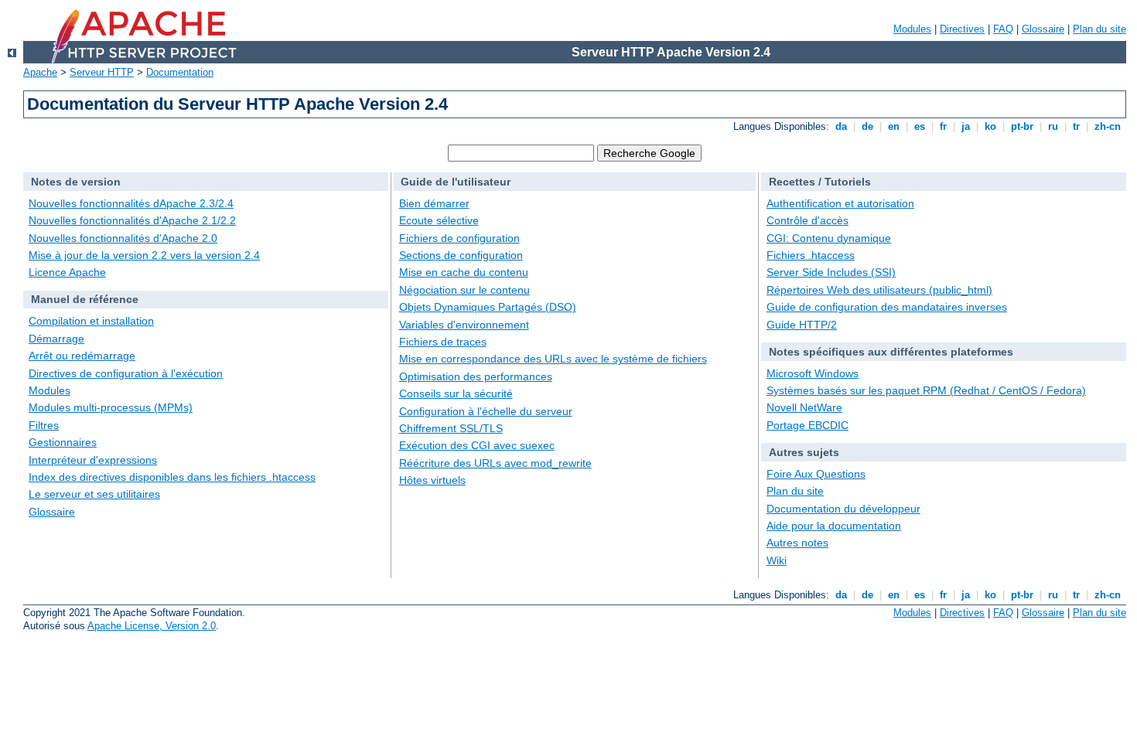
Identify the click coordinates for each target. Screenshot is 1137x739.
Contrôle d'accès (807, 220)
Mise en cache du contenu (463, 272)
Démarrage (56, 338)
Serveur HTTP (102, 72)
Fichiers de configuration (459, 238)
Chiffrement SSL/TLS (451, 428)
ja (965, 126)
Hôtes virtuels (432, 480)
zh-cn (1107, 126)
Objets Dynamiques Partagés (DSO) (487, 307)
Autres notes (797, 542)
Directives (962, 29)
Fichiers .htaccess (811, 255)
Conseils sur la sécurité (456, 393)
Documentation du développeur (843, 508)
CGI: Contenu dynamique (829, 238)
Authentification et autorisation (840, 203)
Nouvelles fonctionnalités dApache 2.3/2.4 (131, 203)
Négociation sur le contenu (464, 290)
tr (1076, 126)
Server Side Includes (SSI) (831, 272)
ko (990, 126)
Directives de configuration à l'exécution (126, 373)
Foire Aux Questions (816, 474)
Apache (40, 72)
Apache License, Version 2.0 (151, 626)
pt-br (1022, 126)
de (867, 126)
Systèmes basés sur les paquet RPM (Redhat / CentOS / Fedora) (926, 390)
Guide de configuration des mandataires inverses (887, 307)
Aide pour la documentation (834, 525)
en (894, 126)
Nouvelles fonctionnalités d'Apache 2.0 (123, 238)
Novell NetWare (804, 407)
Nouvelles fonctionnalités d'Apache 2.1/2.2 (132, 220)
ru (1053, 126)
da (841, 126)
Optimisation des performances (475, 376)
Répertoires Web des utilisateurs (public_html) (879, 290)
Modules (912, 29)
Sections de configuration (461, 255)
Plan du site (1099, 29)
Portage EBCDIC (807, 425)
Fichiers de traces (443, 341)
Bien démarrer (434, 203)
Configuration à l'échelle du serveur (485, 411)
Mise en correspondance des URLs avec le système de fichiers (553, 358)
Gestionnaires (63, 442)
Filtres (44, 425)
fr (943, 126)
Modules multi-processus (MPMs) (111, 407)
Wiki (777, 560)
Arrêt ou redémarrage (82, 355)
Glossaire (1043, 29)
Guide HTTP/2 (802, 324)
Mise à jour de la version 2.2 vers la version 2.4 (144, 255)
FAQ (1003, 29)
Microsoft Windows (813, 373)
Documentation (179, 72)
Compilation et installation (91, 321)
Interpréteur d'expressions (93, 460)
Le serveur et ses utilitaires (94, 494)
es (919, 126)
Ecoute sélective (439, 220)
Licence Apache (67, 272)
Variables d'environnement (464, 324)
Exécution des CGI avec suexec (477, 445)
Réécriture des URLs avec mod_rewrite (495, 463)
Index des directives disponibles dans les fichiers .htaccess (172, 477)
